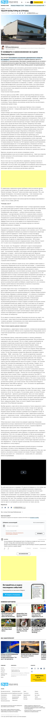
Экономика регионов (5, 700)
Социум (36, 691)
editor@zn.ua (13, 676)
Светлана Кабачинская (12, 47)
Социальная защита (16, 691)
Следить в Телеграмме (13, 594)
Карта (2, 677)
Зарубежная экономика (17, 693)
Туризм (36, 697)
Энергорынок (3, 697)
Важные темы (5, 5)
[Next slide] (45, 5)
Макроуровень (4, 695)
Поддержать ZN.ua (38, 2)
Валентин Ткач (25, 657)
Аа (31, 2)
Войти (28, 2)
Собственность (38, 698)
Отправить (40, 533)
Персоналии (14, 700)
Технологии (26, 693)
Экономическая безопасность (15, 698)
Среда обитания (27, 695)
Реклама (3, 671)
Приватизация (4, 698)
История (36, 693)
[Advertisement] (23, 178)
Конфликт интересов (16, 695)
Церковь (25, 697)
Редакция (3, 669)
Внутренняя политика (5, 691)
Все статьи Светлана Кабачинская (11, 512)
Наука (25, 691)
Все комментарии (23, 553)
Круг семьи (37, 695)
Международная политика (6, 693)
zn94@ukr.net (26, 673)
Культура (25, 698)
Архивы (2, 668)
